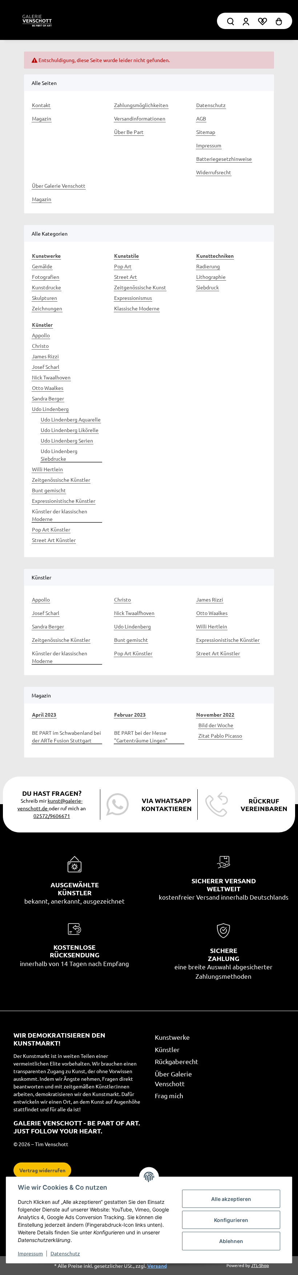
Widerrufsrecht (213, 172)
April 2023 (44, 714)
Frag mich (169, 1095)
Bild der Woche (215, 725)
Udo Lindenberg (50, 409)
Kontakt (41, 105)
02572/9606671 (51, 815)
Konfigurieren (231, 1220)
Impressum (30, 1253)
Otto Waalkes (47, 387)
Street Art (125, 276)
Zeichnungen (47, 308)
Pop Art (123, 266)
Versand (157, 1265)
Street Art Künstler (54, 540)
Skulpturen (44, 297)
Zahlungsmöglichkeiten (141, 105)
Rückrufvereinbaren (264, 805)
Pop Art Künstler (51, 529)
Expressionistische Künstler (63, 500)
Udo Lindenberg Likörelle (69, 430)
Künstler (167, 1049)
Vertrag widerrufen (42, 1170)
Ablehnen (231, 1241)
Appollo (41, 335)
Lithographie (211, 276)
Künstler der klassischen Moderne (59, 515)
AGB (201, 118)
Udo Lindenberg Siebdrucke (59, 455)
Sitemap (205, 132)
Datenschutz (65, 1253)
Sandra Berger (48, 398)
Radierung (208, 266)
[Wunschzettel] (262, 20)
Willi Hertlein (47, 469)
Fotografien (45, 276)
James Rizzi (45, 356)
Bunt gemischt (49, 490)
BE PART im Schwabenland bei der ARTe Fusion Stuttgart (66, 736)
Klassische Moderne (137, 308)
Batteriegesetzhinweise (224, 158)
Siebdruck (207, 287)
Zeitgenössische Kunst (140, 287)
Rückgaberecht (176, 1061)
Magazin (41, 118)
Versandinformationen (139, 118)
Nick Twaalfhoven (134, 613)
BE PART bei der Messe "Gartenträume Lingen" (141, 736)
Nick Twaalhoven (51, 377)
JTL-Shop (260, 1265)
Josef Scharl (45, 366)
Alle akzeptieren (231, 1199)
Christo (40, 345)
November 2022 (215, 714)
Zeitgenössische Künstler (61, 479)
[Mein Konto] (230, 20)
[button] (246, 20)
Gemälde (42, 266)
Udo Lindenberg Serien (67, 440)
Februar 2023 (130, 714)
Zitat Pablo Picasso (220, 735)
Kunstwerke (172, 1037)
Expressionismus (133, 297)
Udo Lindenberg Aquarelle (71, 419)
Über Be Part (129, 132)
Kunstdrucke (46, 287)
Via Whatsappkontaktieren (166, 804)
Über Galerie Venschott (58, 185)
